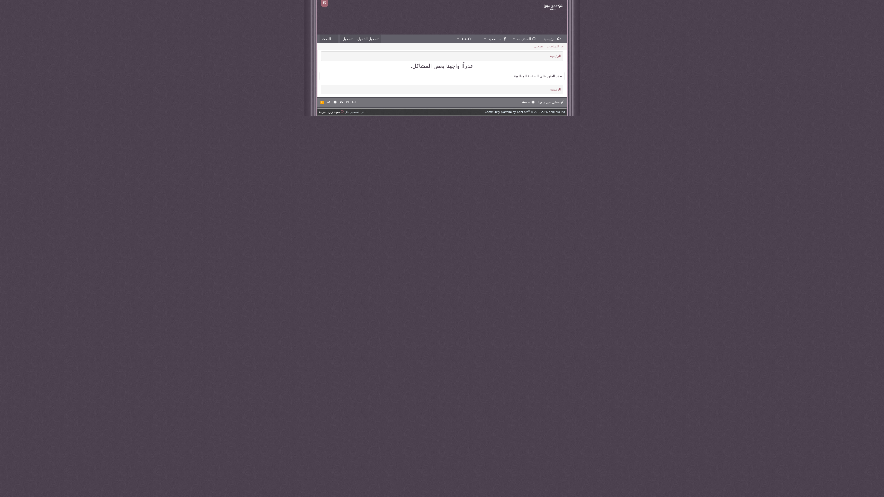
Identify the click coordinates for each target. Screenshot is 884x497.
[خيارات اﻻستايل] (324, 3)
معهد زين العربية (329, 112)
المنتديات (524, 39)
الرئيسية (549, 39)
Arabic (527, 102)
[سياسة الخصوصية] (341, 102)
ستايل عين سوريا (549, 102)
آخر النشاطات (555, 46)
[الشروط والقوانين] (347, 102)
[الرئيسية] (328, 102)
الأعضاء (467, 39)
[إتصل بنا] (354, 102)
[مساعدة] (335, 102)
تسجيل (538, 46)
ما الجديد (495, 39)
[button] (514, 39)
